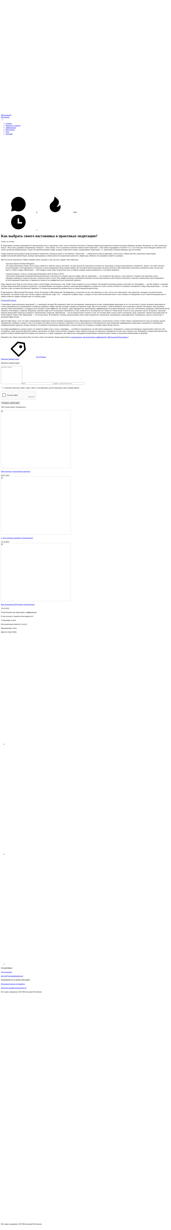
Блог (7, 132)
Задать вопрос (6, 972)
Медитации (10, 130)
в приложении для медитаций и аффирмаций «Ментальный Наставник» (99, 337)
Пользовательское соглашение (13, 984)
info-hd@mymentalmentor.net (12, 976)
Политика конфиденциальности (13, 988)
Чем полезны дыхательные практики (15, 471)
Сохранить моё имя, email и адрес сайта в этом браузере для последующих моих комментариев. (41, 388)
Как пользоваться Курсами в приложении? (18, 604)
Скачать (9, 123)
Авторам (9, 134)
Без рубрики (41, 357)
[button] (2, 119)
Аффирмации (11, 128)
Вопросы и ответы (13, 125)
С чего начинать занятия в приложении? (17, 538)
